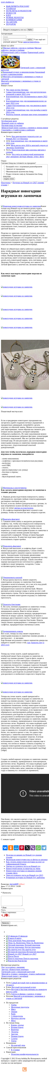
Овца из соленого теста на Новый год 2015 (24, 875)
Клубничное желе (9, 121)
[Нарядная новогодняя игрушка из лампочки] (21, 206)
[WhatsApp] (38, 847)
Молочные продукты (20, 1007)
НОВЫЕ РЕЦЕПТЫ (15, 17)
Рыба (13, 1014)
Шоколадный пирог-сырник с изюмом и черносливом (25, 128)
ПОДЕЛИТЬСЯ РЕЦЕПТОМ (18, 11)
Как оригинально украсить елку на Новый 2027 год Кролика (24, 137)
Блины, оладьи (17, 1025)
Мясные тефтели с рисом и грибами (21, 49)
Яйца (13, 1021)
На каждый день (18, 1045)
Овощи (14, 1012)
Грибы (14, 1005)
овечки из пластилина (23, 508)
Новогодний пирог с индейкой (15, 976)
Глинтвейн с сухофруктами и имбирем (18, 130)
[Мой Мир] (16, 847)
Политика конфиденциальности (25, 1054)
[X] (27, 847)
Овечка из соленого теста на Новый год (23, 866)
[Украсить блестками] (10, 604)
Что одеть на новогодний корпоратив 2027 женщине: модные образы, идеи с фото (25, 155)
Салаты (14, 1038)
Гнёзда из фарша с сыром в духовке (26, 994)
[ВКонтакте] (5, 847)
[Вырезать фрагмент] (10, 519)
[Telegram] (43, 847)
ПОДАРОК (11, 24)
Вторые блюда (17, 1027)
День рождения (28, 941)
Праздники (6, 183)
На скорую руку (29, 949)
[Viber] (32, 847)
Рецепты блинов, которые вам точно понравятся (27, 114)
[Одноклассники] (10, 847)
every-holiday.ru (7, 2)
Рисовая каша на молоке (12, 125)
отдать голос (9, 179)
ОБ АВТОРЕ (11, 22)
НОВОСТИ (11, 13)
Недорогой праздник (35, 952)
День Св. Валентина (34, 943)
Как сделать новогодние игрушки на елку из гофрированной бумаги (25, 863)
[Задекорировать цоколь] (12, 631)
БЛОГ (8, 15)
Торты (13, 1041)
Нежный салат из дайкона (13, 123)
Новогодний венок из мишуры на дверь (23, 868)
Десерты (14, 1032)
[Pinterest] (21, 847)
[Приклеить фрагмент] (11, 546)
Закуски (14, 1034)
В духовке (15, 1050)
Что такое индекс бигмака (17, 90)
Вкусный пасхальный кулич (24, 987)
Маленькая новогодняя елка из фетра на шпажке (27, 860)
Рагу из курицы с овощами (13, 967)
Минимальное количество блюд (19, 172)
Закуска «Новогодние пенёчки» (15, 969)
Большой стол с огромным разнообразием (24, 167)
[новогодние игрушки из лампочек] (16, 287)
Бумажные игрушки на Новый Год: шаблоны (25, 877)
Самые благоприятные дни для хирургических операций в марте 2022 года (26, 93)
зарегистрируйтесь (31, 42)
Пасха (16, 956)
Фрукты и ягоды (18, 1018)
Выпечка (15, 1030)
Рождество (22, 961)
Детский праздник (32, 945)
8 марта (17, 938)
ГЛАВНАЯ (11, 8)
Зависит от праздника (15, 169)
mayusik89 (14, 884)
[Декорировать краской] (11, 577)
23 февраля (22, 936)
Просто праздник (30, 958)
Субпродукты (17, 1016)
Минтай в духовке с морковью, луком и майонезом (23, 974)
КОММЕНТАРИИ (14, 20)
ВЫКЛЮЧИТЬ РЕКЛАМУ (17, 6)
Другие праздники (32, 947)
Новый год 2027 (29, 954)
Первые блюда (17, 1036)
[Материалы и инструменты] (14, 488)
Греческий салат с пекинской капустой (18, 972)
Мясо (13, 1009)
